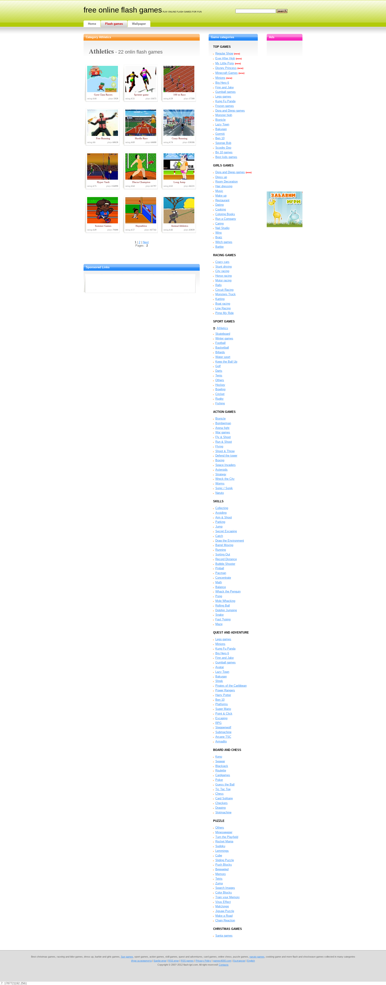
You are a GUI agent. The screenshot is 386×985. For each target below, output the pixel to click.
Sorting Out (222, 554)
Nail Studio (222, 228)
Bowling (220, 389)
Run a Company (225, 218)
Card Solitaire (224, 798)
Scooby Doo (223, 147)
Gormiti (220, 133)
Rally (218, 285)
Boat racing (222, 303)
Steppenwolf (223, 727)
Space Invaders (225, 465)
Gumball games (225, 92)
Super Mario (223, 709)
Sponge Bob (223, 143)
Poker (219, 779)
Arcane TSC (223, 736)
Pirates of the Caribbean (231, 685)
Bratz (218, 237)
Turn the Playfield (226, 837)
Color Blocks (223, 892)
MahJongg (222, 906)
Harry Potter (223, 695)
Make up (221, 195)
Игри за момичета (141, 960)
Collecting (221, 508)
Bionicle (220, 119)
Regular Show (224, 53)
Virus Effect (223, 902)
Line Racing (223, 308)
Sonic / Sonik (224, 488)
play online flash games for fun (182, 12)
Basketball (222, 347)
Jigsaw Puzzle (224, 911)
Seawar (220, 761)
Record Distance (226, 559)
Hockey (220, 385)
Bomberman (223, 423)
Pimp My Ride (224, 313)
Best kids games (226, 157)
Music (219, 191)
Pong (218, 596)
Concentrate (223, 577)
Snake (219, 614)
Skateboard (222, 333)
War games (222, 432)
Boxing (219, 460)
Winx (218, 232)
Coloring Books (225, 214)
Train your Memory (227, 897)
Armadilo (221, 741)
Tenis (218, 375)
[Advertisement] (140, 283)
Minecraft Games (226, 73)
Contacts (224, 964)
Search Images (225, 887)
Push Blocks (223, 864)
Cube (218, 855)
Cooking (220, 209)
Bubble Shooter (225, 563)
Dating (219, 204)
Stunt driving (223, 266)
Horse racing (223, 275)
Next (146, 242)
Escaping (221, 718)
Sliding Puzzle (224, 860)
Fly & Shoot (223, 437)
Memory (220, 874)
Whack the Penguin (228, 591)
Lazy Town (222, 124)
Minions (220, 77)
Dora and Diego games (230, 110)
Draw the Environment (229, 540)
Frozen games (224, 106)
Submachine (223, 732)
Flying (219, 446)
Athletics (222, 328)
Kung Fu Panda (225, 101)
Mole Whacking (225, 601)
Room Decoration (226, 181)
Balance (220, 587)
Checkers (221, 803)
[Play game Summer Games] (101, 222)
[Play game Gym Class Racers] (101, 91)
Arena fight (222, 428)
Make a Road (224, 915)
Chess (219, 793)
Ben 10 (219, 138)
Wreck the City (225, 478)
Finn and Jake (224, 87)
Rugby (219, 398)
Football (220, 343)
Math (218, 582)
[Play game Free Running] (101, 135)
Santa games (224, 935)
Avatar (219, 667)
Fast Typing (223, 619)
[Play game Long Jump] (178, 178)
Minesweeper (223, 832)
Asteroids (221, 469)
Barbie (219, 246)
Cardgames (222, 775)
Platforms (221, 704)
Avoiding (221, 512)
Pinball (219, 568)
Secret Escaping (226, 531)
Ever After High (225, 58)
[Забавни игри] (284, 226)
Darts (218, 370)
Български (239, 960)
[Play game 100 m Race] (178, 91)
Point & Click (223, 713)
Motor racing (223, 280)
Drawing (220, 807)
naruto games (257, 956)
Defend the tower (226, 455)
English (251, 960)
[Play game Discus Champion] (140, 178)
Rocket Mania (224, 841)
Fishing (220, 403)
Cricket (219, 394)
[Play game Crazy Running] (178, 135)
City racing (222, 271)
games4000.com (222, 960)
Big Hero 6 (222, 82)
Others (219, 380)
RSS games (187, 960)
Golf (218, 366)
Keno (218, 756)
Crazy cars (222, 262)
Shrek (219, 681)
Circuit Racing (224, 289)
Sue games (127, 956)
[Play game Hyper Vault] (101, 178)
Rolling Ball (222, 605)
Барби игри (160, 960)
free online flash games (123, 10)
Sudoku (220, 846)
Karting (219, 299)
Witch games (223, 242)
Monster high (223, 115)
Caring (219, 223)
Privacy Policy (203, 960)
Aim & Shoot (223, 517)
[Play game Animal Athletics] (178, 222)
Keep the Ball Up (226, 361)
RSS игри (173, 960)
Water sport (222, 357)
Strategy (220, 474)
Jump (218, 526)
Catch (219, 536)
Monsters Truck (225, 294)
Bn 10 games (224, 152)
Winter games (224, 338)
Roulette (220, 770)
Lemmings (222, 850)
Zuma (219, 883)
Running (220, 549)
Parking (220, 522)
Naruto (219, 493)
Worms (219, 483)
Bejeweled (222, 869)
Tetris (218, 878)
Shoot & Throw (225, 451)
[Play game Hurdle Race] (140, 135)
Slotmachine (223, 812)
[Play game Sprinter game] (140, 91)
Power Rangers (225, 690)
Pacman (220, 573)
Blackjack (221, 766)
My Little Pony (224, 63)
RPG (218, 723)
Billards (220, 352)
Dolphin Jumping (226, 610)
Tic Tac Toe (223, 789)
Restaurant (222, 200)
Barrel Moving (224, 545)
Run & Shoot (223, 441)
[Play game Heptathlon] (140, 222)
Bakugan (221, 129)
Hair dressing (223, 186)
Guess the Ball (225, 784)
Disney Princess (226, 68)
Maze (218, 624)
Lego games (223, 96)
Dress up (221, 177)
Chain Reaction (225, 920)
